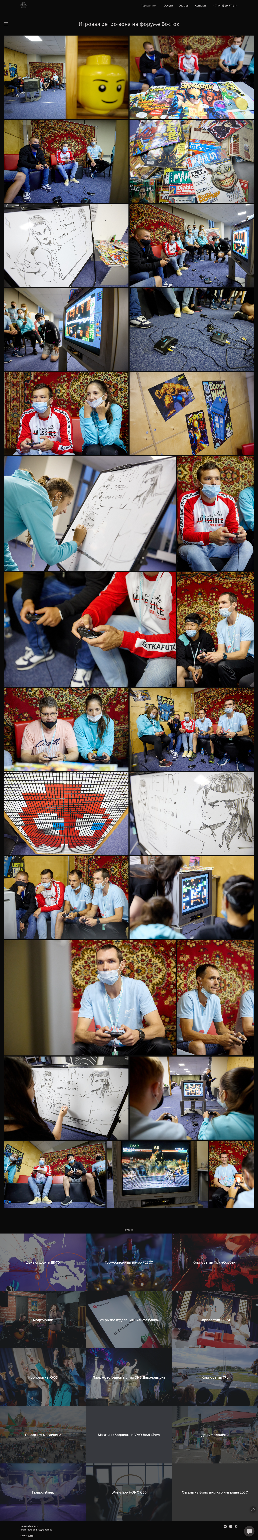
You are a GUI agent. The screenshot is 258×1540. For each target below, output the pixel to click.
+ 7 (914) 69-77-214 (225, 5)
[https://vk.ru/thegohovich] (230, 1526)
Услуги (168, 5)
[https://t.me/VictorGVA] (225, 1526)
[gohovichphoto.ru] (24, 5)
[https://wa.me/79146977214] (236, 1526)
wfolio (30, 1535)
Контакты (201, 5)
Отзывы (184, 5)
